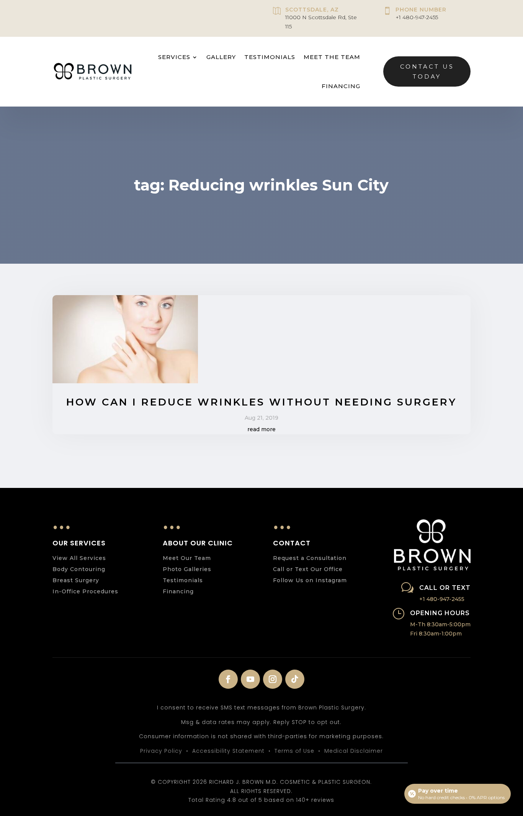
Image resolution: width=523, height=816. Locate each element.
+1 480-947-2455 (417, 17)
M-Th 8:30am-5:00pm (440, 624)
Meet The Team (332, 57)
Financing (341, 86)
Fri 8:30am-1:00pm (436, 633)
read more (261, 429)
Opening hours (440, 613)
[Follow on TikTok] (294, 679)
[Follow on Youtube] (250, 679)
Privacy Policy (161, 751)
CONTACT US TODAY (427, 71)
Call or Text (445, 587)
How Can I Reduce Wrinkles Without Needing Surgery (261, 402)
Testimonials (269, 57)
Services (174, 57)
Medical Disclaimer (353, 751)
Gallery (221, 57)
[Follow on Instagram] (272, 679)
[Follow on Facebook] (228, 679)
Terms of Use (294, 751)
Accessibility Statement (228, 751)
